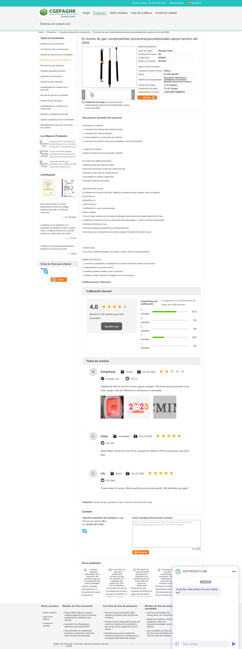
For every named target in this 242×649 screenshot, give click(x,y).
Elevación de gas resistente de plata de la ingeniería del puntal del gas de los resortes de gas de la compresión (141, 595)
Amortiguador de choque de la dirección (54, 88)
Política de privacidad (63, 644)
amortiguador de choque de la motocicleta (53, 107)
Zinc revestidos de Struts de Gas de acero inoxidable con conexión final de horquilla (160, 633)
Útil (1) (134, 379)
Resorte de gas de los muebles (54, 95)
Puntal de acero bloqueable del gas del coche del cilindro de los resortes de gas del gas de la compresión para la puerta (122, 625)
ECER (69, 646)
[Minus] (234, 571)
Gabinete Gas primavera (51, 76)
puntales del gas (115, 502)
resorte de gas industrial (51, 101)
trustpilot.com (112, 379)
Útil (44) (110, 443)
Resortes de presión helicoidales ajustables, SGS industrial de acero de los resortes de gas (166, 590)
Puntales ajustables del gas (52, 71)
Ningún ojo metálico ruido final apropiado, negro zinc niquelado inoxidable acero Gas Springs (161, 623)
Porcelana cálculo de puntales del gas (91, 644)
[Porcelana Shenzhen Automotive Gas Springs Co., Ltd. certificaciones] (48, 187)
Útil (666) (110, 480)
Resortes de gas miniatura (52, 65)
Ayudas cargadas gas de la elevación (57, 119)
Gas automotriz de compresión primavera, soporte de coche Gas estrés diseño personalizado (79, 633)
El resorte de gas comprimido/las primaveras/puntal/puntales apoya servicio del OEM (107, 105)
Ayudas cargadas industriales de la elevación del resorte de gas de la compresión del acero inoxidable (91, 593)
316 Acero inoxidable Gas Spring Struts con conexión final (161, 614)
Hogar (86, 13)
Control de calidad (166, 13)
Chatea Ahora (177, 2)
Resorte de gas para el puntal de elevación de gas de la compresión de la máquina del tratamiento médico (122, 635)
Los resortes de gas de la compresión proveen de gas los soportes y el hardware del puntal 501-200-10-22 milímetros (116, 595)
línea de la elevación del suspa (138, 502)
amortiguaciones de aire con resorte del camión (56, 126)
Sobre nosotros (119, 13)
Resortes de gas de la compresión (74, 32)
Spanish (195, 2)
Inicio (41, 32)
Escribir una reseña (111, 327)
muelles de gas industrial (51, 82)
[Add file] (177, 643)
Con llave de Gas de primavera (54, 49)
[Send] (233, 643)
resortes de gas (100, 502)
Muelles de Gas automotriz (52, 44)
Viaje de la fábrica (141, 13)
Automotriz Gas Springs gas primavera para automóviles (77, 625)
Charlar (147, 97)
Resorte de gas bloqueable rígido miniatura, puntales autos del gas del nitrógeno (121, 615)
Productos (99, 13)
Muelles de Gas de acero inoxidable (56, 55)
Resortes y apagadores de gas (54, 114)
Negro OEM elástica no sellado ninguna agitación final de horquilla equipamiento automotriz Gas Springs (80, 616)
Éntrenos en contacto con (55, 24)
